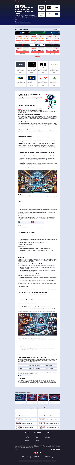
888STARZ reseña (52, 53)
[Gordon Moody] (47, 457)
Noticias (58, 1)
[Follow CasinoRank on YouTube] (55, 449)
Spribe (37, 437)
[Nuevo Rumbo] (43, 457)
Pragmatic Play (37, 436)
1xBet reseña (52, 41)
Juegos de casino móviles (48, 1)
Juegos (27, 436)
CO (16, 449)
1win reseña (22, 41)
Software (27, 437)
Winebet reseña (22, 53)
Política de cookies (37, 463)
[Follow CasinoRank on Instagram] (51, 449)
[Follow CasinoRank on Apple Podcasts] (59, 449)
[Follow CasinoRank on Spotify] (57, 449)
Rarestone (37, 440)
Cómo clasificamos (47, 437)
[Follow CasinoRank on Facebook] (49, 449)
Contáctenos (47, 436)
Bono (27, 434)
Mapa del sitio (27, 440)
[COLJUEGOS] (25, 457)
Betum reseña (37, 53)
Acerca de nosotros (47, 434)
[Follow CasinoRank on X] (53, 449)
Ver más (37, 56)
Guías (54, 1)
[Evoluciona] (37, 457)
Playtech (25, 259)
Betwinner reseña (37, 41)
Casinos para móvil (39, 1)
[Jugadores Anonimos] (30, 457)
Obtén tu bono (22, 40)
